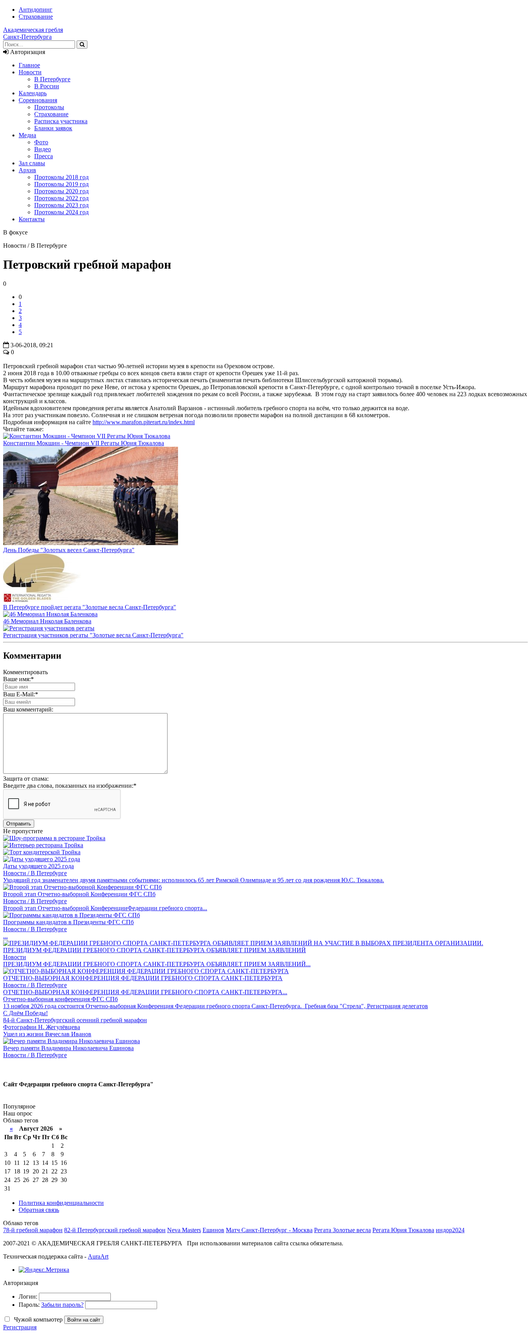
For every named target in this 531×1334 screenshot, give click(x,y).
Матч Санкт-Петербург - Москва (269, 1230)
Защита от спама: (26, 778)
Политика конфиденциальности (61, 1202)
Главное (29, 65)
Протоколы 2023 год (61, 205)
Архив (27, 170)
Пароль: (29, 1304)
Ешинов (213, 1230)
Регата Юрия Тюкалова (403, 1230)
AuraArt (98, 1256)
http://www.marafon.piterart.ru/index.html (144, 422)
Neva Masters (184, 1230)
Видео (42, 149)
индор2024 (450, 1230)
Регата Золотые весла (342, 1230)
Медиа (27, 135)
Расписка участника (60, 121)
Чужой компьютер (37, 1319)
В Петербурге (52, 79)
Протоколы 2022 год (61, 198)
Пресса (43, 156)
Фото (41, 142)
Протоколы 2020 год (61, 191)
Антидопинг (35, 9)
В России (46, 86)
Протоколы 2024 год (61, 212)
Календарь (33, 93)
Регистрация (20, 1327)
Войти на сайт (83, 1320)
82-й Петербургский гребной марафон (115, 1230)
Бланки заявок (53, 128)
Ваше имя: (18, 679)
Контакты (32, 219)
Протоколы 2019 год (61, 184)
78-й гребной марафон (33, 1230)
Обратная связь (39, 1209)
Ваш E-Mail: (20, 694)
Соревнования (38, 100)
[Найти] (82, 44)
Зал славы (32, 163)
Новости (30, 72)
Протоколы (49, 107)
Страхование (36, 16)
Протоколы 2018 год (61, 177)
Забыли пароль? (62, 1304)
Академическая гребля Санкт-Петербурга (33, 33)
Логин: (28, 1296)
